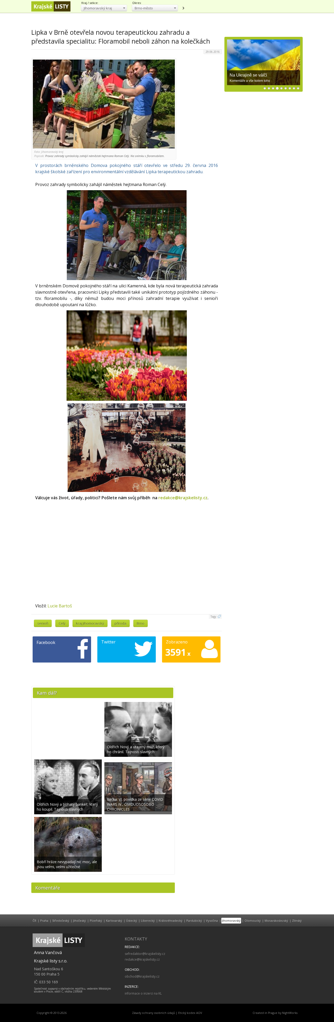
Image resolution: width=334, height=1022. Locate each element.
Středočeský (60, 920)
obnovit (183, 8)
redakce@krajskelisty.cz (182, 498)
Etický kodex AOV (190, 1013)
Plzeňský (96, 920)
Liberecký (148, 920)
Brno (140, 623)
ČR (34, 920)
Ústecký (131, 920)
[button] (104, 8)
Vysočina (212, 920)
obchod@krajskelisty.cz (142, 976)
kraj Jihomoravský (90, 623)
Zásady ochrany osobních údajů (153, 1013)
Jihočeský (79, 920)
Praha (44, 920)
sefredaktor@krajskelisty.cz (145, 953)
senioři (42, 623)
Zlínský (297, 920)
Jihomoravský (231, 920)
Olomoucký (252, 920)
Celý (62, 623)
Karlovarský (114, 920)
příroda (120, 623)
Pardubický (194, 920)
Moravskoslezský (276, 920)
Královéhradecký (170, 920)
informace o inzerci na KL (143, 993)
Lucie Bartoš (59, 606)
